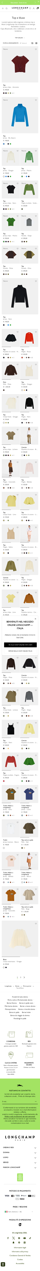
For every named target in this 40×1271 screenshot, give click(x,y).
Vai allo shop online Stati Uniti (20, 645)
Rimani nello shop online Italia (20, 651)
